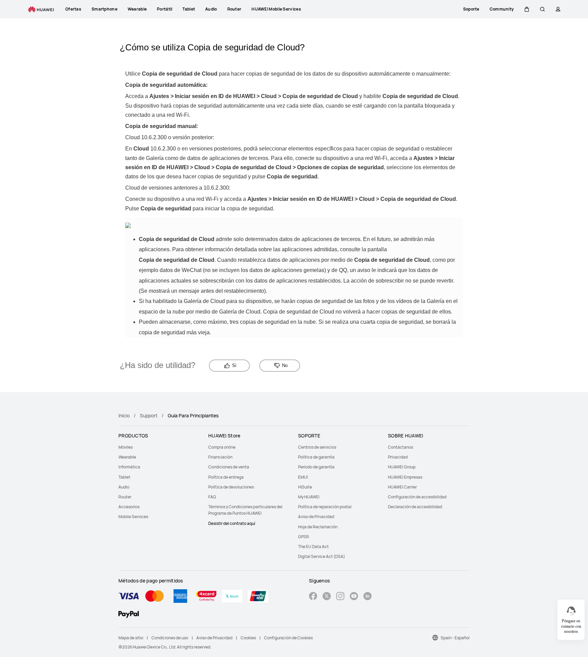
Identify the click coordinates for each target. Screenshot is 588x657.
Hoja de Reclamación (318, 527)
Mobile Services (133, 516)
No (285, 365)
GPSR (303, 537)
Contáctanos (400, 447)
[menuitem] (159, 447)
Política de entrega (226, 477)
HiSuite (305, 487)
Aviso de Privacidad (316, 516)
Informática (129, 467)
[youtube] (354, 597)
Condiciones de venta (228, 467)
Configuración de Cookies (288, 638)
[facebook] (313, 597)
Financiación (220, 457)
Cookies (248, 638)
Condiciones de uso (169, 638)
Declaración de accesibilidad (415, 507)
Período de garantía (316, 467)
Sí (234, 365)
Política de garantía (316, 457)
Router (124, 497)
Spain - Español (455, 638)
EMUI (303, 477)
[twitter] (327, 597)
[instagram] (340, 597)
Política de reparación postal (325, 507)
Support (149, 415)
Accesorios (129, 507)
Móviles (125, 447)
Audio (123, 487)
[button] (526, 9)
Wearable (127, 457)
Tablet (124, 477)
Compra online (221, 447)
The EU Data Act (313, 546)
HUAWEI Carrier (402, 487)
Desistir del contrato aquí (231, 523)
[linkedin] (367, 597)
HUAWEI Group (401, 467)
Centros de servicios (317, 447)
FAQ (212, 497)
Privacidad (398, 457)
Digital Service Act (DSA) (321, 556)
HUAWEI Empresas (405, 477)
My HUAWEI (309, 497)
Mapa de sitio (130, 638)
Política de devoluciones (231, 487)
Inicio (124, 415)
